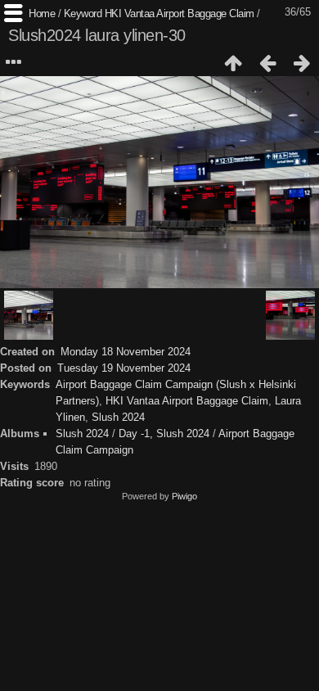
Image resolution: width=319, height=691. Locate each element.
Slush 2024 (118, 417)
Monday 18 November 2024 (126, 352)
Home (42, 13)
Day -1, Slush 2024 (164, 433)
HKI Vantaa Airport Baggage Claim (179, 13)
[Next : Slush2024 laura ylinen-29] (302, 63)
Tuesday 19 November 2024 (124, 368)
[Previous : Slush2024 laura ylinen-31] (267, 63)
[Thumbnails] (233, 63)
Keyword (83, 13)
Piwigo (184, 496)
